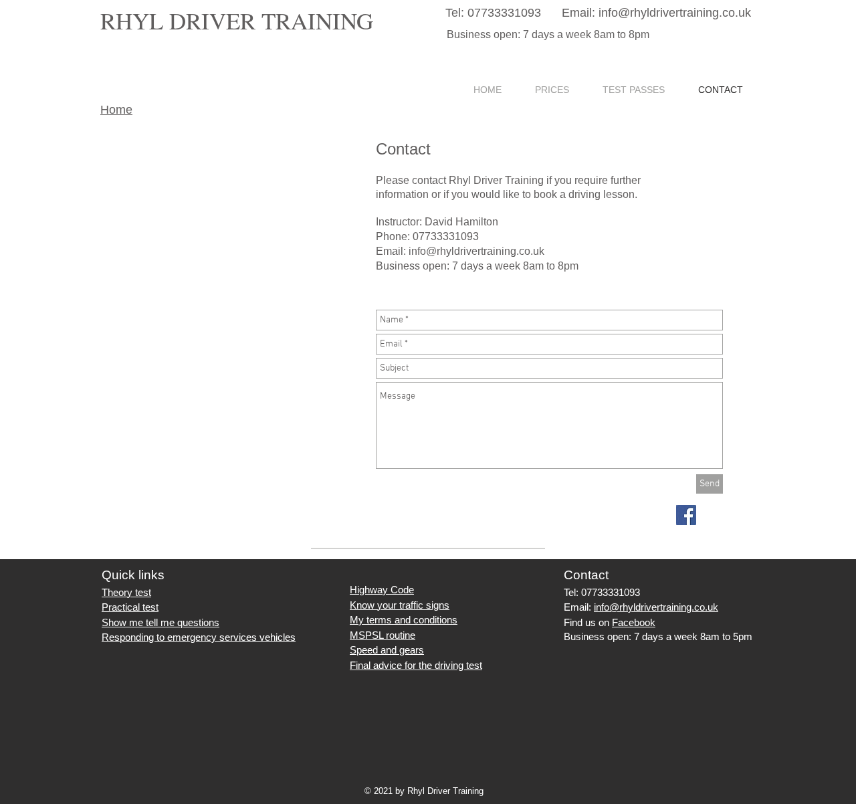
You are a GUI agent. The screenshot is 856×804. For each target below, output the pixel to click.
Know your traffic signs (399, 605)
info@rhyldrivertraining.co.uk (675, 12)
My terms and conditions (403, 619)
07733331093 (504, 12)
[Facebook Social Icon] (686, 515)
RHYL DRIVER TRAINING (236, 20)
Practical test (130, 607)
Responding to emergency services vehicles (199, 637)
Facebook (633, 622)
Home (116, 109)
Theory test (126, 592)
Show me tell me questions (160, 622)
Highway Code (382, 589)
